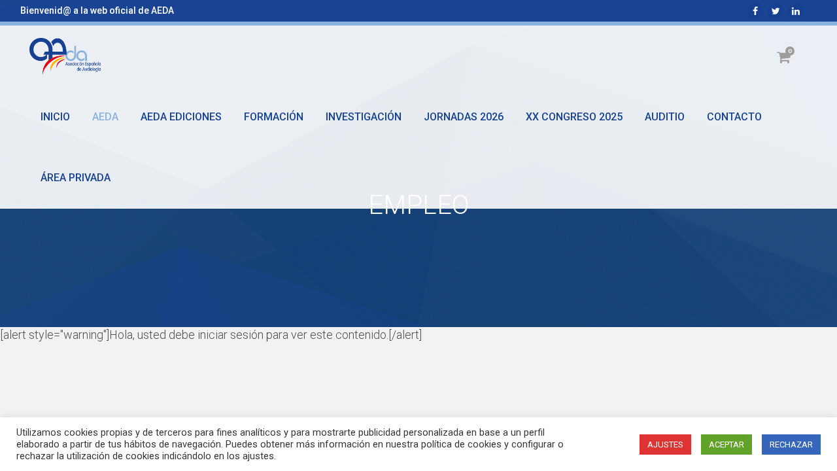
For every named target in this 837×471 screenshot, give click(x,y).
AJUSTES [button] (665, 444)
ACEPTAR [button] (726, 444)
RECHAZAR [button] (791, 444)
